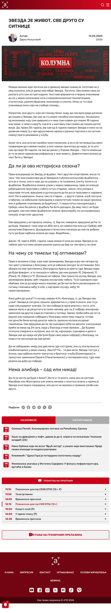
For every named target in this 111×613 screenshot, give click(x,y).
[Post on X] (39, 407)
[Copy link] (23, 407)
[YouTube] (31, 590)
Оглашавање (65, 572)
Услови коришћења (93, 572)
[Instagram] (47, 590)
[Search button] (102, 5)
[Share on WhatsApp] (44, 407)
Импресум (26, 572)
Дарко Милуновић (30, 39)
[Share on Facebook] (28, 407)
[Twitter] (55, 590)
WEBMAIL (55, 580)
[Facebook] (39, 590)
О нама (9, 572)
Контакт (45, 572)
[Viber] (79, 590)
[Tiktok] (71, 590)
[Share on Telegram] (34, 407)
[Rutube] (63, 590)
